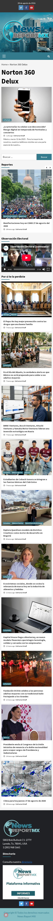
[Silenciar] (43, 269)
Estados (7, 472)
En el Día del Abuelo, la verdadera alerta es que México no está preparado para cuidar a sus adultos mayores (26, 375)
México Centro (17, 523)
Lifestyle (7, 120)
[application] (26, 257)
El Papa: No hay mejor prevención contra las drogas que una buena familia (24, 323)
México (6, 738)
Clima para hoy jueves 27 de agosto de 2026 (24, 800)
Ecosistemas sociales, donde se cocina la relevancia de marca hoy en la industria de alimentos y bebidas (24, 586)
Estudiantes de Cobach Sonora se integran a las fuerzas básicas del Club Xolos (25, 481)
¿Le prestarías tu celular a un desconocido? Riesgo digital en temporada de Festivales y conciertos (25, 129)
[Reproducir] (5, 269)
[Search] (48, 56)
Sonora (27, 472)
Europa (6, 314)
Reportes (22, 216)
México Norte (17, 472)
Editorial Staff (19, 136)
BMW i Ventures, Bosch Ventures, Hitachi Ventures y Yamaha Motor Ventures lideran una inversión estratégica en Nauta (26, 428)
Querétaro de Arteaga (33, 523)
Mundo (13, 314)
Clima (6, 794)
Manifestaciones (10, 216)
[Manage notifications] (6, 915)
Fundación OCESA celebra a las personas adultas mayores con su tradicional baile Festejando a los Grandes (23, 693)
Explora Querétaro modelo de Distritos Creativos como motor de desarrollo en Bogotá (23, 533)
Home (4, 64)
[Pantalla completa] (48, 269)
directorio (26, 861)
